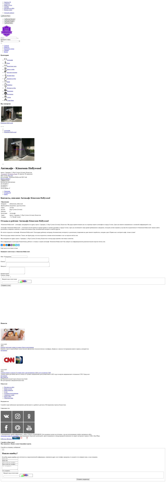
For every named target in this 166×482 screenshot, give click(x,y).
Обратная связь (8, 398)
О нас (6, 392)
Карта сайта (7, 396)
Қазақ (10, 23)
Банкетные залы (11, 66)
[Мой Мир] (7, 245)
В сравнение (29, 174)
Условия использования (11, 393)
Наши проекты (8, 390)
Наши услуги (8, 388)
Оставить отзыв (12, 174)
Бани (8, 63)
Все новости (4, 377)
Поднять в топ (5, 180)
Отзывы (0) (7, 192)
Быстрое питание (12, 72)
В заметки (21, 174)
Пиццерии (10, 91)
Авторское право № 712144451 (10, 436)
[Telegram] (19, 245)
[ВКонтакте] (2, 245)
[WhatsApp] (14, 245)
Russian (12, 19)
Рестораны (10, 94)
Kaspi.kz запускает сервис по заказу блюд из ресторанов (17, 347)
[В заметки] (3, 126)
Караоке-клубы (11, 78)
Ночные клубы (11, 88)
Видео (6, 52)
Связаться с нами (9, 395)
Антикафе (10, 60)
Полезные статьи (9, 48)
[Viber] (11, 245)
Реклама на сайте (9, 387)
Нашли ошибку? (5, 178)
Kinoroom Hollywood (7, 123)
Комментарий (5, 273)
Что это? (10, 175)
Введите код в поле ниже (9, 279)
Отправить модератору (83, 479)
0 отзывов (4, 174)
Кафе (8, 82)
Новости (6, 47)
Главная (6, 45)
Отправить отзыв (5, 285)
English (12, 21)
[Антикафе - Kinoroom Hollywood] (19, 164)
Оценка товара (5, 275)
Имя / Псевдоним (6, 256)
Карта (6, 194)
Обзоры (6, 50)
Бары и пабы (10, 69)
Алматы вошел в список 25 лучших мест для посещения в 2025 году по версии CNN (26, 372)
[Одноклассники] (4, 245)
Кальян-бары (11, 75)
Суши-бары (10, 100)
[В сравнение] (1, 126)
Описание (7, 191)
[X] (9, 245)
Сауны (9, 97)
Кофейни (9, 85)
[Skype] (16, 245)
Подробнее (4, 350)
